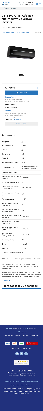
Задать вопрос (21, 124)
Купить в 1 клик (10, 97)
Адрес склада (17, 119)
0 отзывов (38, 32)
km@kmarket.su (21, 332)
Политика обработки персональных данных (21, 381)
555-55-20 (26, 5)
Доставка (8, 110)
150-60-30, (26, 2)
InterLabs (28, 385)
